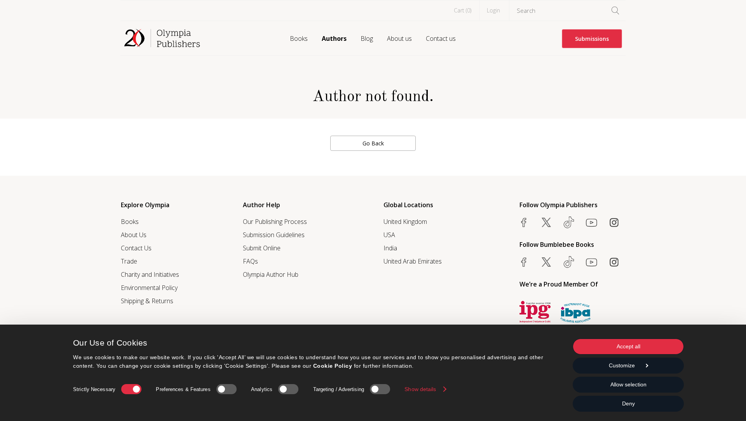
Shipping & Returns (147, 301)
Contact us (441, 38)
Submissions (592, 38)
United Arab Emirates (412, 261)
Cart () (462, 10)
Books (299, 38)
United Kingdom (405, 221)
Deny (628, 403)
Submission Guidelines (274, 235)
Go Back (373, 143)
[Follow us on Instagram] (614, 222)
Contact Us (136, 248)
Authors (334, 38)
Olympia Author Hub (270, 274)
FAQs (250, 261)
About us (399, 38)
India (390, 248)
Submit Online (262, 248)
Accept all (628, 346)
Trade (129, 261)
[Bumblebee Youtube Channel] (591, 262)
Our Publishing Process (275, 221)
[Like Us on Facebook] (524, 222)
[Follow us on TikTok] (569, 222)
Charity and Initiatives (150, 274)
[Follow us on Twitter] (546, 222)
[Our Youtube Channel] (591, 222)
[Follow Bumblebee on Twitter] (546, 262)
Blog (367, 38)
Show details (420, 389)
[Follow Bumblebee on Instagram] (614, 262)
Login (493, 10)
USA (389, 235)
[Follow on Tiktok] (569, 262)
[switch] (226, 389)
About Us (133, 235)
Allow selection (628, 384)
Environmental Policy (149, 287)
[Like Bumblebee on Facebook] (524, 262)
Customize (622, 365)
